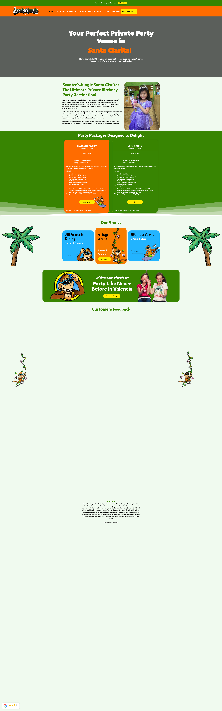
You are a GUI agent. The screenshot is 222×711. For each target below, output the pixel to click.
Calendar (91, 11)
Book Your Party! (129, 11)
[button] (11, 706)
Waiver (99, 11)
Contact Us (116, 11)
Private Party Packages (64, 11)
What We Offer (80, 11)
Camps (106, 11)
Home (51, 11)
